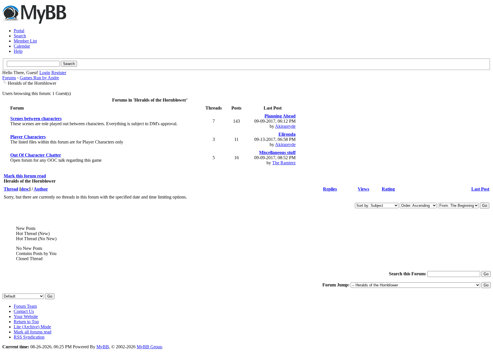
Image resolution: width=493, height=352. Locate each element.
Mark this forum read (25, 175)
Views (363, 189)
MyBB (102, 346)
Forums (9, 77)
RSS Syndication (29, 337)
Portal (19, 30)
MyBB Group (149, 346)
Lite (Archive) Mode (32, 326)
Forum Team (25, 306)
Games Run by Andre (39, 77)
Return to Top (26, 321)
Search (20, 35)
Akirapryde (285, 126)
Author (41, 189)
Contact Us (24, 311)
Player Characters (28, 136)
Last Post (480, 189)
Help (18, 51)
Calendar (22, 46)
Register (58, 72)
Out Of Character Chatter (35, 155)
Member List (25, 41)
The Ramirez (284, 162)
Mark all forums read (32, 331)
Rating (388, 189)
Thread (11, 189)
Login (44, 72)
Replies (330, 189)
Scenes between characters (36, 118)
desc (25, 189)
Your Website (26, 316)
